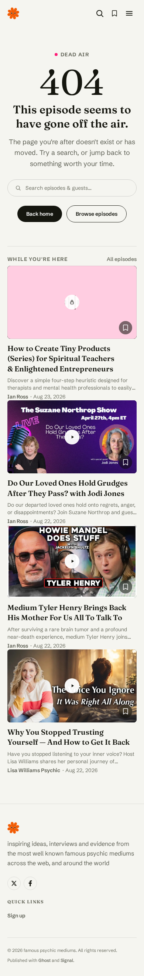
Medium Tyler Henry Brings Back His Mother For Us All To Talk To (66, 612)
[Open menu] (129, 13)
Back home (39, 214)
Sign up (16, 915)
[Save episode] (125, 327)
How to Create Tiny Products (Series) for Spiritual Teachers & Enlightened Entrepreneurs (60, 358)
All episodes (122, 259)
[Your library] (114, 13)
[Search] (99, 13)
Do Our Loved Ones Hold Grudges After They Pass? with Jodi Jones (67, 488)
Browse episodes (96, 214)
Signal (67, 960)
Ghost (44, 960)
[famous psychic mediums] (13, 13)
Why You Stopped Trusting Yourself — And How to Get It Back (68, 737)
